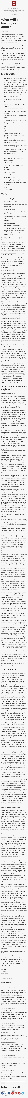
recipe (3, 975)
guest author (4, 973)
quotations (4, 971)
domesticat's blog (7, 978)
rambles (3, 976)
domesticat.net (14, 8)
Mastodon (5, 1095)
